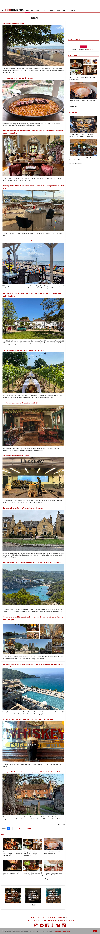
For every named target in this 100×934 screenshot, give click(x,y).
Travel (58, 10)
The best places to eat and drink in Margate (17, 241)
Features (43, 917)
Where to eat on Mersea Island (13, 24)
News (37, 917)
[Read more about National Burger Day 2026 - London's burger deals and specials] (12, 865)
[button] (13, 895)
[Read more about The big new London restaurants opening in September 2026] (32, 844)
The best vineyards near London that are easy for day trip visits (24, 350)
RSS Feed (43, 920)
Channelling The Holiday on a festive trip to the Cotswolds (22, 508)
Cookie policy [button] (57, 931)
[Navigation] (2, 10)
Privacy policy (62, 920)
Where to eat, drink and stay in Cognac (15, 456)
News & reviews (35, 10)
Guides (51, 10)
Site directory (52, 920)
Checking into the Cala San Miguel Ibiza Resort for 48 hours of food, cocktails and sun (31, 562)
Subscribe (83, 47)
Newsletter (72, 10)
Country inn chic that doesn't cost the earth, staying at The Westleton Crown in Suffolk (32, 772)
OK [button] (95, 931)
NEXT (29, 828)
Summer (64, 10)
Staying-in (60, 917)
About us (28, 920)
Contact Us (35, 920)
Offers (46, 10)
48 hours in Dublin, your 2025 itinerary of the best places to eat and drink (27, 719)
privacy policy (90, 49)
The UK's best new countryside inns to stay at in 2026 (20, 403)
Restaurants (51, 917)
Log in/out (72, 920)
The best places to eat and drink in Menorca (17, 78)
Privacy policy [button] (66, 931)
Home (27, 10)
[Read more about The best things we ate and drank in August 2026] (53, 844)
